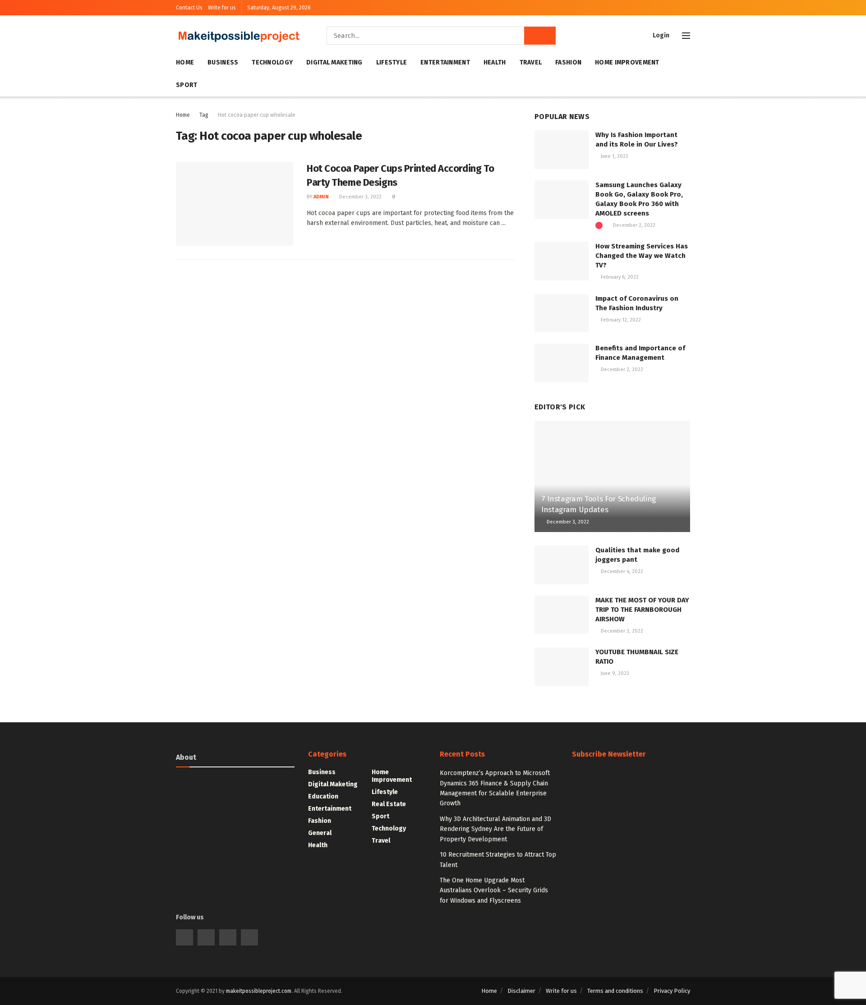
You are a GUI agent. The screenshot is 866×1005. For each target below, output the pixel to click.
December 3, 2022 (360, 197)
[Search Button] (540, 36)
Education (323, 796)
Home (185, 62)
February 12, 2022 (620, 320)
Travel (531, 62)
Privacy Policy (672, 990)
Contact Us (189, 8)
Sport (186, 85)
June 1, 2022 (613, 156)
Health (495, 62)
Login (660, 35)
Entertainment (445, 62)
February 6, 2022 (619, 277)
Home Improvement (627, 62)
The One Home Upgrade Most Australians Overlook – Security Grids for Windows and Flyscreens (494, 890)
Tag (203, 115)
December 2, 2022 (633, 225)
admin (321, 197)
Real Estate (389, 804)
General (320, 833)
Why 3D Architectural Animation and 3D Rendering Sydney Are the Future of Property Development (495, 829)
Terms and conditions (615, 990)
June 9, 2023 (614, 673)
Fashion (568, 62)
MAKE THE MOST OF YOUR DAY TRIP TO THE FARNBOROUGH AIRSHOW (642, 609)
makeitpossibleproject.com (258, 991)
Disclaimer (521, 990)
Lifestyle (391, 62)
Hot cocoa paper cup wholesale (256, 115)
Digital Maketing (334, 62)
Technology (272, 62)
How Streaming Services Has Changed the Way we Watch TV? (641, 255)
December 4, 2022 (621, 571)
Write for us (222, 8)
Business (222, 62)
